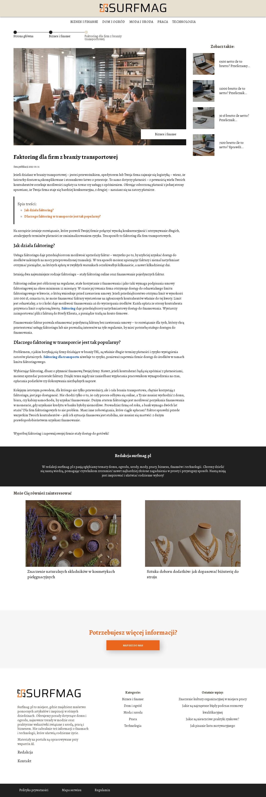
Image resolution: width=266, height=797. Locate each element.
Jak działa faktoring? (39, 210)
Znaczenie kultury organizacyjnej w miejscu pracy (213, 699)
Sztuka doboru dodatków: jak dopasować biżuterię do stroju (193, 574)
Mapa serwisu (71, 790)
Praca (163, 22)
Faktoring (68, 308)
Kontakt (24, 761)
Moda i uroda (141, 22)
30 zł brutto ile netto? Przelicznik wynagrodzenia (234, 118)
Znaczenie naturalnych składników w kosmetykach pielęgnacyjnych (71, 574)
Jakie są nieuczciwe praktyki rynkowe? (212, 719)
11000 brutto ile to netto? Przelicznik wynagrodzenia (232, 91)
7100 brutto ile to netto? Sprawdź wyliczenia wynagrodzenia (231, 145)
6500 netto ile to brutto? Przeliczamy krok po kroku (233, 64)
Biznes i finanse (84, 22)
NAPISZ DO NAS (133, 645)
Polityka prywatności (33, 790)
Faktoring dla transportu (61, 357)
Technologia (184, 22)
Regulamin (102, 790)
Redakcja (25, 752)
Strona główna (23, 36)
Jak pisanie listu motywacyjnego (212, 726)
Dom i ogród (113, 22)
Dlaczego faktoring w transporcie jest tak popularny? (62, 216)
